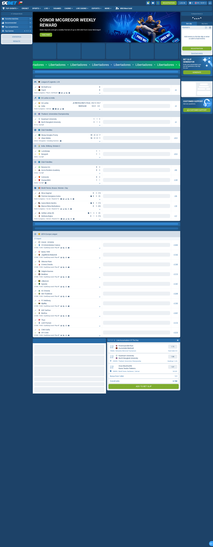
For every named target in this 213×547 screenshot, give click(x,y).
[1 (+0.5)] (150, 233)
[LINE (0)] (35, 348)
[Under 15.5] (140, 217)
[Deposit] (158, 3)
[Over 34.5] (150, 486)
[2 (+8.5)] (166, 217)
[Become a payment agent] (153, 3)
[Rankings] (71, 200)
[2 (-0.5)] (166, 233)
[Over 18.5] (124, 207)
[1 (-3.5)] (150, 314)
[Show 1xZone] (56, 109)
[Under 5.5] (166, 155)
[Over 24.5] (124, 233)
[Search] (178, 71)
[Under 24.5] (140, 233)
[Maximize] (30, 19)
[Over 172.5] (124, 139)
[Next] (30, 31)
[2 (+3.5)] (166, 314)
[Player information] (73, 200)
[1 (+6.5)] (150, 324)
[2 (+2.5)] (166, 279)
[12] (132, 155)
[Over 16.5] (124, 253)
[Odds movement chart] (64, 93)
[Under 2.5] (166, 171)
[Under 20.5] (140, 197)
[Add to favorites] (35, 90)
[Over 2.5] (150, 171)
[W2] (114, 90)
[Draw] (67, 93)
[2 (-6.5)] (166, 324)
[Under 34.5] (166, 486)
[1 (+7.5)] (150, 253)
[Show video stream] (59, 93)
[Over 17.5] (124, 324)
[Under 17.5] (140, 324)
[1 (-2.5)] (150, 279)
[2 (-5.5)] (166, 207)
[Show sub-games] (91, 93)
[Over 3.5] (150, 181)
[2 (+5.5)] (166, 139)
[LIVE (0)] (35, 72)
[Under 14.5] (166, 496)
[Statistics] (62, 93)
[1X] (124, 155)
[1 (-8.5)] (150, 217)
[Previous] (25, 31)
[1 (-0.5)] (150, 269)
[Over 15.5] (124, 217)
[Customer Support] (210, 3)
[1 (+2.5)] (150, 197)
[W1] (98, 90)
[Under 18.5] (140, 207)
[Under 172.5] (140, 139)
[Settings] (191, 3)
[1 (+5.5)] (150, 207)
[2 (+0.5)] (166, 269)
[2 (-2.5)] (166, 197)
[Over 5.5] (150, 155)
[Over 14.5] (150, 496)
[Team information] (69, 93)
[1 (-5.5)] (150, 139)
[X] (106, 106)
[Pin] (35, 87)
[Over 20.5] (124, 197)
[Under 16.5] (140, 253)
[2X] (140, 155)
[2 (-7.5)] (166, 253)
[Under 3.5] (166, 181)
